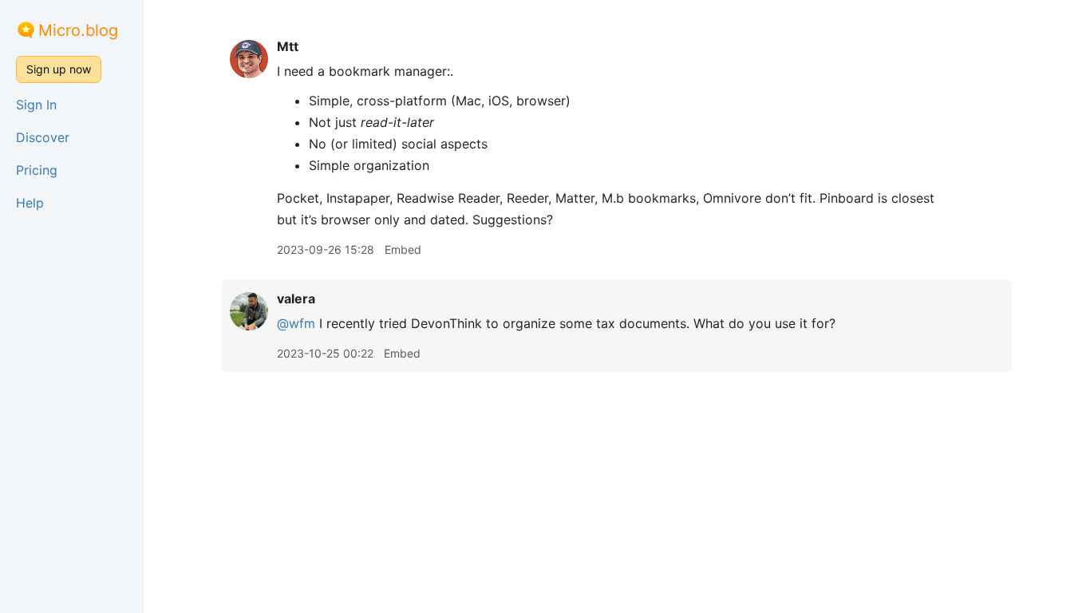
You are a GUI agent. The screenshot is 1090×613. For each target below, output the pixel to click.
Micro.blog (78, 30)
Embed (403, 249)
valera (296, 298)
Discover (42, 137)
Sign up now (58, 69)
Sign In (36, 105)
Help (30, 203)
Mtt (287, 46)
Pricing (36, 170)
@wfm (296, 323)
